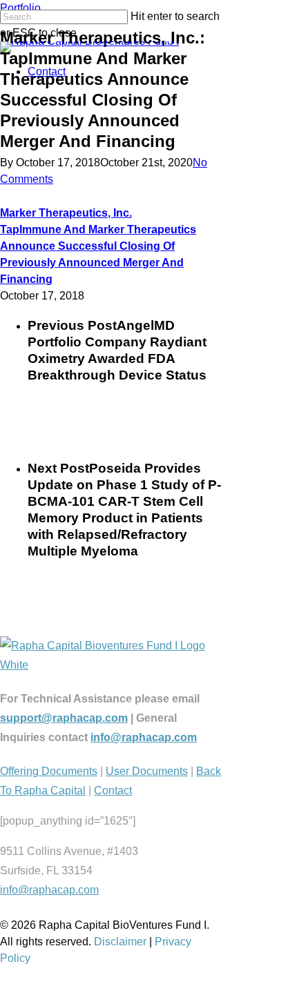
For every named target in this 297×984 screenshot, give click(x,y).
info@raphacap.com (143, 737)
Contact (47, 71)
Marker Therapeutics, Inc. (66, 213)
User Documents (147, 771)
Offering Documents (48, 771)
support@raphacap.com (64, 718)
